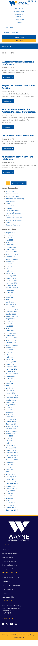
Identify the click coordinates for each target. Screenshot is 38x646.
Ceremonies (10, 201)
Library (19, 17)
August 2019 (10, 433)
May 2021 (9, 383)
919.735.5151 (7, 613)
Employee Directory (9, 561)
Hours (19, 22)
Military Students (11, 32)
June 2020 (10, 410)
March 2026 (10, 245)
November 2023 (12, 312)
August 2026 (10, 233)
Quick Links (8, 27)
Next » (23, 183)
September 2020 (12, 402)
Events (8, 203)
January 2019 (11, 450)
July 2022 (9, 350)
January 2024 (11, 307)
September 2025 (12, 259)
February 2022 (11, 362)
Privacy (4, 593)
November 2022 (12, 340)
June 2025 (10, 266)
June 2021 (10, 381)
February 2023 (11, 333)
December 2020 (12, 395)
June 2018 (10, 467)
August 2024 (10, 290)
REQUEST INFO (19, 37)
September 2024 (12, 288)
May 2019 (9, 441)
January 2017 (11, 508)
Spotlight (9, 222)
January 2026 (11, 249)
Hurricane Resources (13, 213)
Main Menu (6, 46)
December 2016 (12, 510)
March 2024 (10, 302)
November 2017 (12, 484)
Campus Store (19, 19)
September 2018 (12, 460)
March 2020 (10, 417)
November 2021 (12, 369)
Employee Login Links (9, 565)
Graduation (10, 208)
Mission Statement (8, 589)
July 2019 (9, 436)
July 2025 (9, 264)
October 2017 (11, 486)
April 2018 (9, 472)
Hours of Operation (13, 211)
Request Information (9, 553)
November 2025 (12, 254)
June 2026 (10, 238)
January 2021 (11, 393)
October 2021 (11, 371)
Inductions (10, 215)
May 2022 (9, 355)
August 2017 (10, 491)
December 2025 (12, 252)
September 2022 (12, 345)
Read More (7, 77)
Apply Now (19, 40)
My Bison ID (19, 8)
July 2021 (9, 379)
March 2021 (10, 388)
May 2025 (9, 269)
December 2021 (12, 367)
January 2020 (11, 422)
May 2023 (9, 326)
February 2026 (11, 247)
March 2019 (10, 445)
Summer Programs (13, 225)
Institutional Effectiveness (11, 585)
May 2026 (9, 240)
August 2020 (10, 405)
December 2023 (12, 309)
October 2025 (11, 257)
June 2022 (10, 352)
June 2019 (10, 438)
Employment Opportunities (11, 569)
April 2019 (9, 443)
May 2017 (9, 498)
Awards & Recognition (14, 196)
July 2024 (9, 292)
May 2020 (9, 412)
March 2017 (10, 503)
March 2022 (10, 359)
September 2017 (12, 489)
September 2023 (12, 316)
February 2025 (11, 276)
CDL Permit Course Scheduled (18, 135)
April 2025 (9, 271)
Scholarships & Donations (15, 220)
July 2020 (9, 407)
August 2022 (10, 347)
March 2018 (10, 474)
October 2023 (11, 314)
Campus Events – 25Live (10, 578)
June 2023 (10, 324)
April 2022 (9, 357)
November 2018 (12, 455)
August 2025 (10, 261)
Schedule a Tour (7, 557)
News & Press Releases (14, 218)
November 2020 (12, 398)
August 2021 (10, 376)
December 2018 (12, 453)
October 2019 (11, 429)
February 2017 (11, 505)
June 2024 (10, 295)
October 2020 (11, 400)
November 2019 (12, 426)
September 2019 (12, 431)
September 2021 (12, 374)
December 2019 (12, 424)
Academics (10, 191)
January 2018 (11, 479)
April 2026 (9, 242)
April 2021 (9, 386)
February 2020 (11, 419)
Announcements (12, 194)
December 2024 (12, 280)
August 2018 (10, 462)
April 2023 (9, 328)
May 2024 (9, 297)
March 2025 (10, 273)
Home (4, 53)
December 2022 (12, 338)
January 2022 (11, 364)
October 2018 (11, 457)
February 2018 (11, 477)
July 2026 (9, 235)
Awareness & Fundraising (15, 199)
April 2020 (9, 414)
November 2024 (12, 283)
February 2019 (11, 448)
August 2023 (10, 319)
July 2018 (9, 465)
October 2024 (11, 285)
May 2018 (9, 469)
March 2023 (10, 331)
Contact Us (6, 549)
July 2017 (9, 493)
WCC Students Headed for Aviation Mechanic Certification (19, 110)
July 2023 (9, 321)
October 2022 (11, 343)
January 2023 (11, 336)
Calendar (19, 14)
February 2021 (11, 391)
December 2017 (12, 481)
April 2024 (9, 300)
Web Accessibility (8, 597)
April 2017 (9, 500)
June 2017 (10, 496)
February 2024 (11, 304)
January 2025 (11, 278)
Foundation (19, 11)
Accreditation (6, 582)
